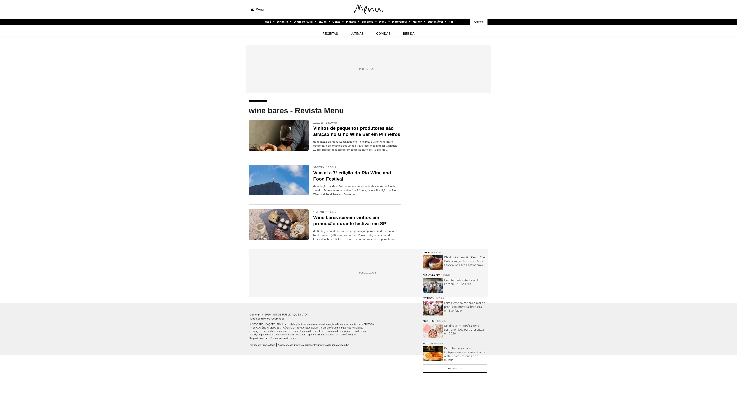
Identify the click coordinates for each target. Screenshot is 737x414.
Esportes (367, 21)
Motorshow (399, 21)
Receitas (330, 33)
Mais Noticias (455, 368)
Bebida (409, 33)
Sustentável (435, 21)
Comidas (383, 33)
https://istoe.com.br (260, 338)
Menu (382, 21)
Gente (336, 21)
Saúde (322, 21)
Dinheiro (282, 21)
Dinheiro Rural (303, 21)
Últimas (357, 33)
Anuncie (479, 21)
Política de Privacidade (262, 344)
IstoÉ (267, 21)
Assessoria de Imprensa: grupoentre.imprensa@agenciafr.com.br (313, 344)
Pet (451, 21)
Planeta (351, 21)
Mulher (417, 21)
